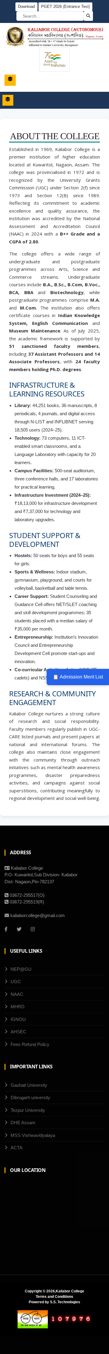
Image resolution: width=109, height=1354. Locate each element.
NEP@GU (21, 969)
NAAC (17, 994)
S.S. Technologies (65, 1302)
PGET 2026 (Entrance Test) (65, 6)
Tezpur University (28, 1110)
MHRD (18, 1006)
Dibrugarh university (30, 1097)
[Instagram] (33, 929)
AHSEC (18, 1031)
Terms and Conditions (54, 1297)
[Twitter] (19, 929)
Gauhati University (29, 1085)
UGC (16, 981)
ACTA (16, 1147)
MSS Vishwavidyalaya (33, 1135)
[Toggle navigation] (10, 80)
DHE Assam (23, 1122)
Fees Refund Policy (30, 1044)
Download (26, 6)
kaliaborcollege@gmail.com (37, 915)
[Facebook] (6, 929)
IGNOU (18, 1019)
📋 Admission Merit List (78, 676)
